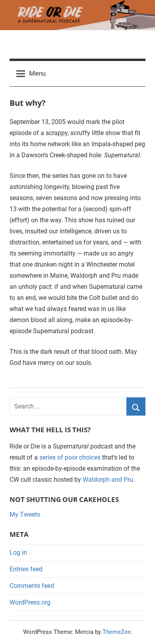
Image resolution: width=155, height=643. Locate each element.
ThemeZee (117, 631)
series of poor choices (70, 457)
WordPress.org (30, 602)
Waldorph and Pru (108, 479)
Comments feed (32, 586)
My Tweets (25, 514)
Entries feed (26, 569)
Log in (18, 552)
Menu (37, 73)
